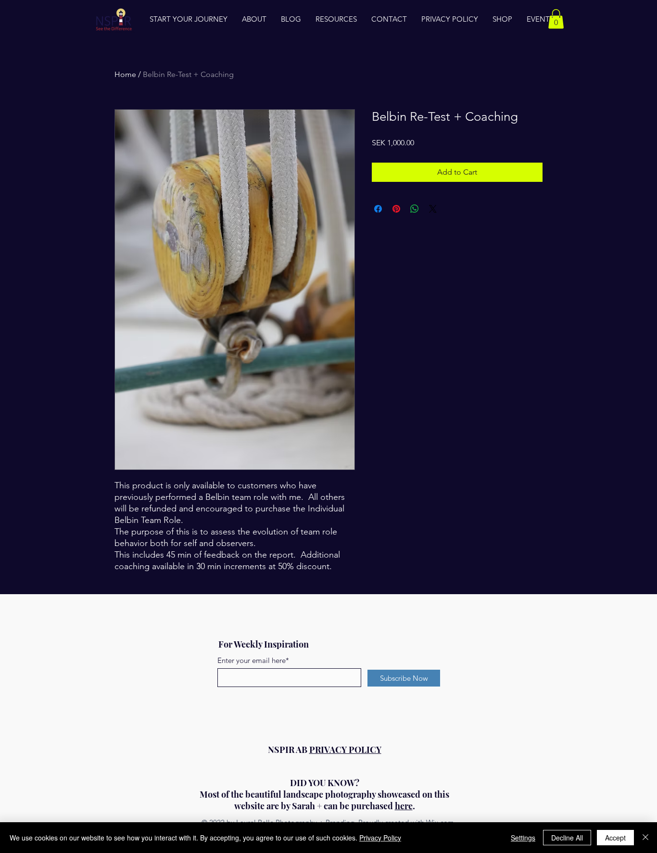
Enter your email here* (253, 660)
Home (125, 74)
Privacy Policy (380, 837)
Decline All (567, 837)
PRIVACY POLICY (345, 749)
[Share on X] (433, 209)
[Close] (645, 837)
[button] (556, 19)
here (404, 806)
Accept (615, 837)
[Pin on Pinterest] (396, 209)
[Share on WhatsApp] (414, 209)
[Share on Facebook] (378, 209)
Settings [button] (523, 837)
